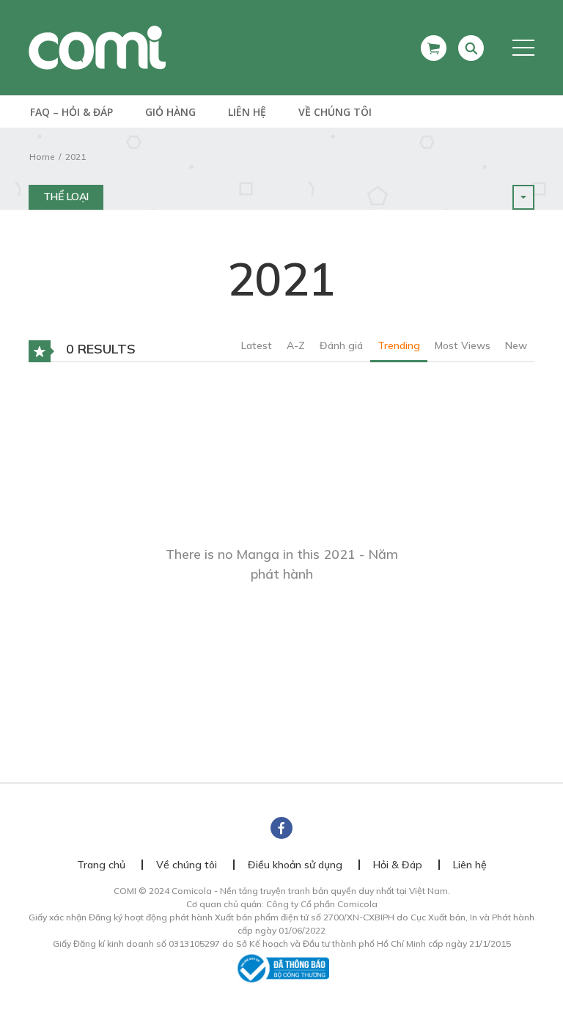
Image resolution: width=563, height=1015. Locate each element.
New (516, 345)
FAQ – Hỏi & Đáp (71, 112)
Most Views (462, 345)
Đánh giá (341, 345)
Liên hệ (247, 112)
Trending (399, 345)
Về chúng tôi (335, 112)
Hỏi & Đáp (397, 864)
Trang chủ (101, 864)
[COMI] (97, 47)
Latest (256, 345)
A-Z (296, 345)
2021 (75, 156)
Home (41, 156)
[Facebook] (281, 828)
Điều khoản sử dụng (295, 864)
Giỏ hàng (170, 112)
